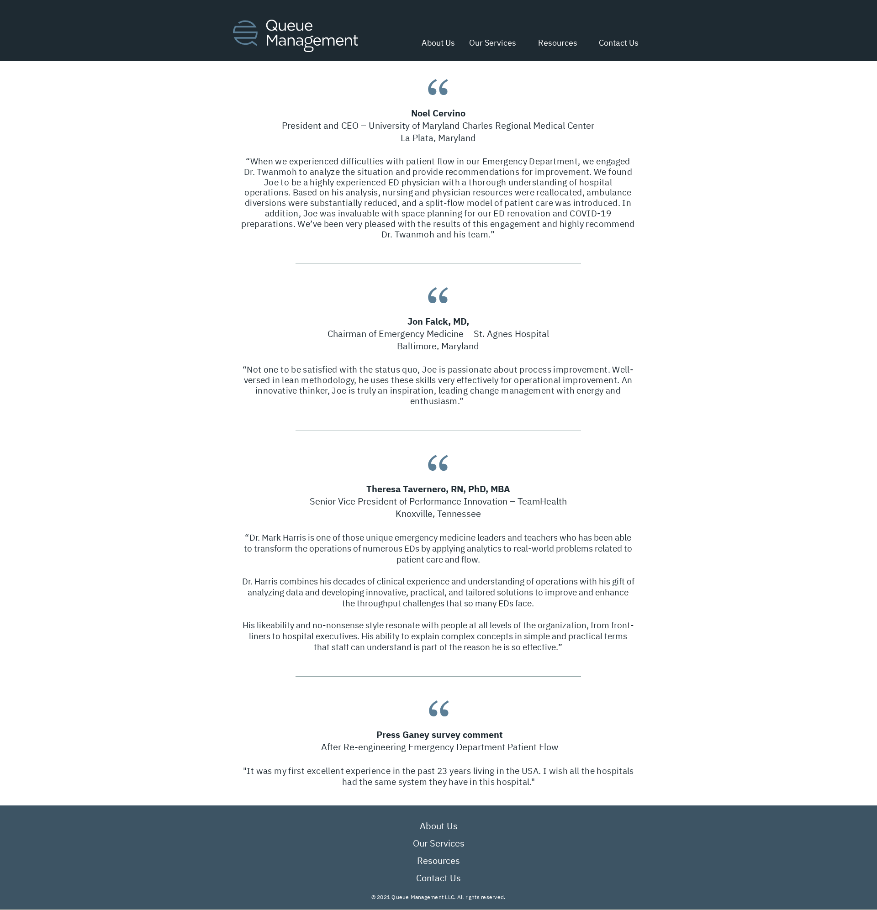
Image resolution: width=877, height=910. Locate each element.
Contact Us (438, 878)
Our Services (439, 843)
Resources (438, 860)
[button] (553, 43)
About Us (439, 826)
